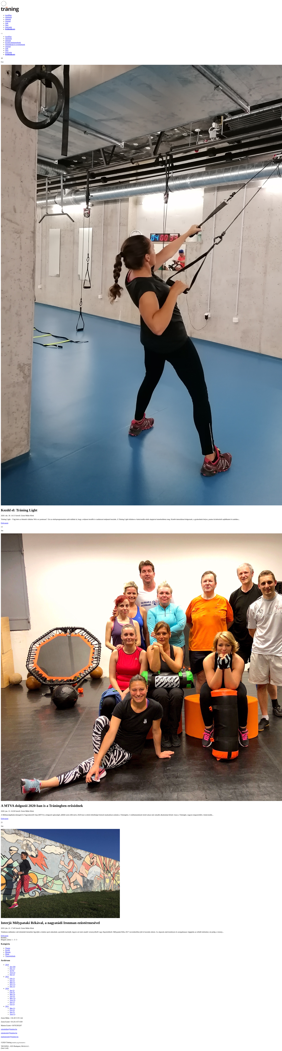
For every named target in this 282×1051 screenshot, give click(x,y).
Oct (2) (12, 1010)
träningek (8, 17)
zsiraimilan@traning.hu (9, 1029)
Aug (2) (12, 973)
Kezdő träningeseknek (13, 43)
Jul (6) (12, 971)
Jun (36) (12, 967)
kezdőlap (8, 15)
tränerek (8, 19)
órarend (8, 21)
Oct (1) (12, 1004)
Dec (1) (12, 969)
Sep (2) (12, 975)
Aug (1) (12, 1014)
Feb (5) (12, 992)
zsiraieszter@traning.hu (9, 1033)
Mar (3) (12, 994)
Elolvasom (4, 523)
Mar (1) (12, 982)
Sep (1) (12, 980)
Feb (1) (12, 979)
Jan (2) (12, 990)
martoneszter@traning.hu (9, 1037)
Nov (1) (12, 984)
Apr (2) (12, 996)
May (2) (12, 998)
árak (6, 23)
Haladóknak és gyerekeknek (15, 44)
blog (6, 25)
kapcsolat (8, 27)
